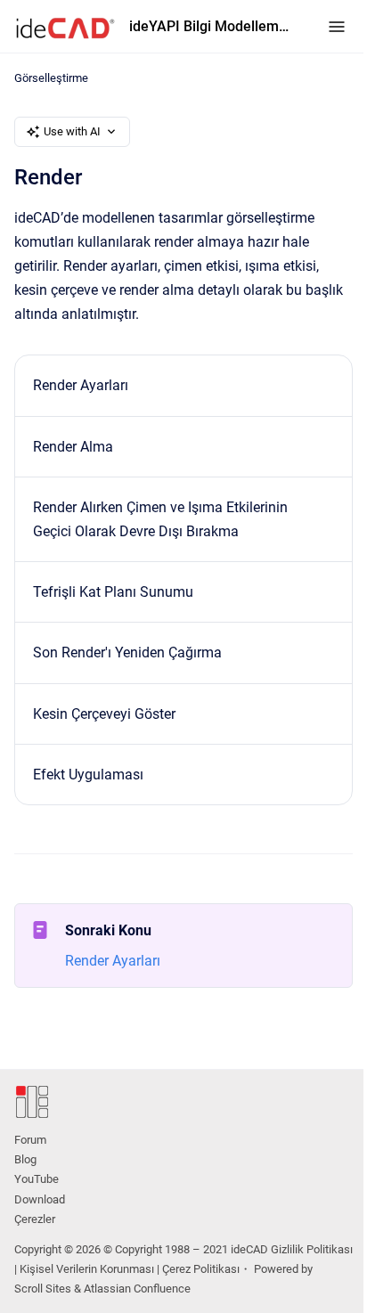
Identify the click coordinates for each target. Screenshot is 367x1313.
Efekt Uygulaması (88, 774)
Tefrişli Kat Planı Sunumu (113, 591)
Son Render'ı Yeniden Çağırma (127, 652)
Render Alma (73, 446)
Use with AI (72, 131)
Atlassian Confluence (137, 1288)
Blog (25, 1159)
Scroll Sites (42, 1288)
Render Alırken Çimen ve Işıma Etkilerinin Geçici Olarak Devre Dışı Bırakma (160, 519)
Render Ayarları (80, 385)
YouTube (36, 1179)
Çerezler (34, 1219)
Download (39, 1199)
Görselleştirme (51, 78)
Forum (30, 1139)
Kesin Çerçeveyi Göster (104, 713)
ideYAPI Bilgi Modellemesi (210, 26)
